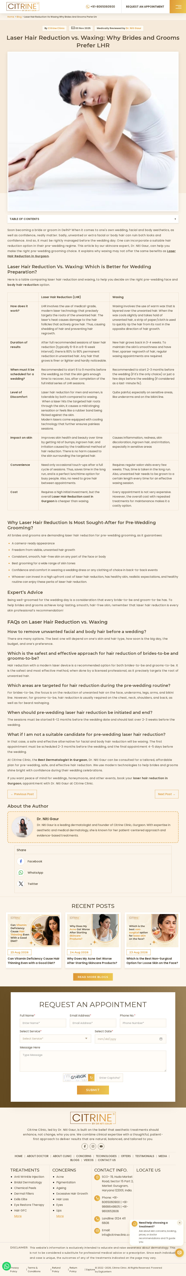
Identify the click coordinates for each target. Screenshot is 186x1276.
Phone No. (128, 1015)
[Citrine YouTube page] (101, 1146)
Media (163, 1156)
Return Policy (73, 1269)
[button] (178, 6)
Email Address (80, 1015)
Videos (89, 1160)
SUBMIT (93, 1090)
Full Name (27, 1015)
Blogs (74, 1160)
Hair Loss (62, 1199)
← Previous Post (22, 794)
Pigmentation (66, 1182)
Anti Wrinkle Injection (29, 1177)
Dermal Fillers (24, 1194)
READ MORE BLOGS (93, 977)
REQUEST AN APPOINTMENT (145, 7)
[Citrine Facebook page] (84, 1146)
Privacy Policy (14, 1269)
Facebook (21, 861)
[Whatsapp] (6, 1266)
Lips (59, 1210)
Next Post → (166, 794)
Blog (19, 16)
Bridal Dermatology (28, 1182)
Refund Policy (56, 1269)
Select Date (104, 1031)
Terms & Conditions (34, 1269)
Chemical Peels (25, 1188)
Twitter (21, 884)
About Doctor (37, 1156)
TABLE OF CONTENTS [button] (93, 219)
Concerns (83, 1156)
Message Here (30, 1047)
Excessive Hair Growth (72, 1194)
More (18, 1216)
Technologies (106, 1156)
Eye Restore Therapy (29, 1205)
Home (10, 16)
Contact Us (107, 1160)
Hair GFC (20, 1210)
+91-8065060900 (102, 7)
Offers (126, 1156)
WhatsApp (21, 873)
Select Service (31, 1031)
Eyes (59, 1205)
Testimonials (144, 1156)
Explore (90, 1269)
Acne (60, 1177)
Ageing (61, 1188)
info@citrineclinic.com (118, 1235)
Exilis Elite (20, 1199)
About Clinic (62, 1156)
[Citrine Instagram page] (93, 1146)
